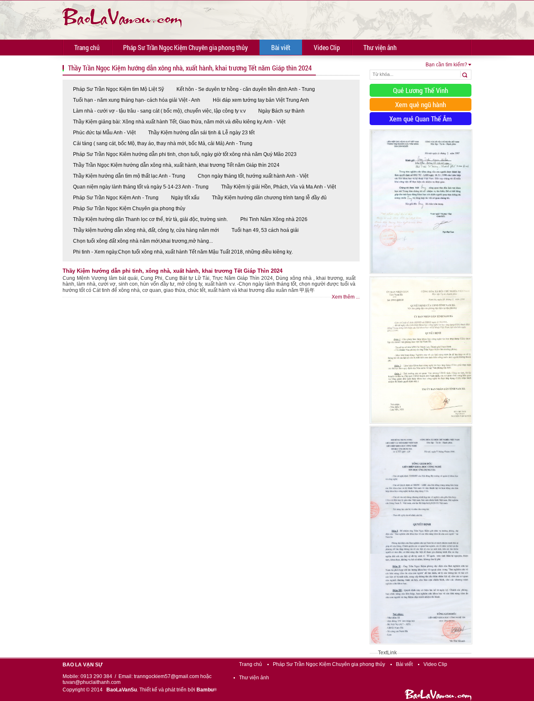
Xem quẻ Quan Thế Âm (420, 118)
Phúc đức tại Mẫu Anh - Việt (104, 133)
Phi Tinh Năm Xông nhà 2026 (273, 219)
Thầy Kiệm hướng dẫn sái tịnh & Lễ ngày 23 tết (201, 133)
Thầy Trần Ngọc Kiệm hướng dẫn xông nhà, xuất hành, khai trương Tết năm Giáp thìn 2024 (176, 165)
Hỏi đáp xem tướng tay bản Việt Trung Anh (261, 100)
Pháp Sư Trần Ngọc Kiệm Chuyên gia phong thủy (185, 47)
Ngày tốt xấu (185, 198)
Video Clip (327, 47)
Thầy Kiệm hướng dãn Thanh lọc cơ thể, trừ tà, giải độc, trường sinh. (150, 219)
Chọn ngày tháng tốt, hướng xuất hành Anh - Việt (253, 176)
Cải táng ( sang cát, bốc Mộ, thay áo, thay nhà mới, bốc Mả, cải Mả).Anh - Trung (162, 143)
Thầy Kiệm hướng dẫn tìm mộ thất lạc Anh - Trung (129, 176)
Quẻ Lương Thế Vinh (420, 90)
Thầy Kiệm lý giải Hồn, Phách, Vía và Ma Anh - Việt (278, 187)
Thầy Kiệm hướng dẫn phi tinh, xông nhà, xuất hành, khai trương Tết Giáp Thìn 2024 (172, 271)
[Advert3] (421, 645)
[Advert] (421, 274)
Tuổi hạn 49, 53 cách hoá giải (265, 230)
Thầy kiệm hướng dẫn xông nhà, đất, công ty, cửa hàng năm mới (146, 230)
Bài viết (280, 47)
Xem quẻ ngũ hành (420, 104)
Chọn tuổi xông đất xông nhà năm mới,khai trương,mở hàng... (143, 241)
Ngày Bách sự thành (281, 111)
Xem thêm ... (346, 297)
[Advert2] (421, 424)
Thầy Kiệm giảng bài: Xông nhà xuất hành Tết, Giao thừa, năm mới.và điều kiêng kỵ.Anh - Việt (179, 122)
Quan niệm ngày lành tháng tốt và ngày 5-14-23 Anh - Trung (141, 187)
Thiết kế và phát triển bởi (178, 690)
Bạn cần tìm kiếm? (446, 65)
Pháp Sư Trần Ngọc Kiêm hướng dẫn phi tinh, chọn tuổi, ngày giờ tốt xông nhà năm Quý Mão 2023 (185, 154)
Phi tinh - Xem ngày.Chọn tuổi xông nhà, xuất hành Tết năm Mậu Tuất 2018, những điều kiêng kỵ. (183, 252)
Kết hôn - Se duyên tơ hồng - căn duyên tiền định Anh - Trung (245, 89)
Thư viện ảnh (380, 47)
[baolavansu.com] (122, 17)
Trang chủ (87, 47)
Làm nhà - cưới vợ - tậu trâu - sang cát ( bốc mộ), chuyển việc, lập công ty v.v (159, 111)
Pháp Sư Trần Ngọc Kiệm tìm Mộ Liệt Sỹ (118, 89)
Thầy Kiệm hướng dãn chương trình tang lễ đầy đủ (269, 198)
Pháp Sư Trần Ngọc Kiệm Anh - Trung (116, 198)
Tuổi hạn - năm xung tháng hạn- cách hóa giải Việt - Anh (136, 100)
